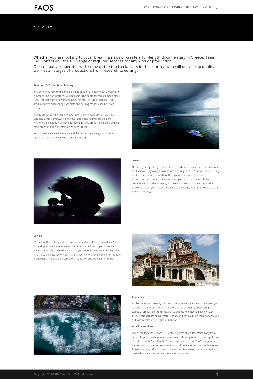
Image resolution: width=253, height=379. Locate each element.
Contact (208, 7)
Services (177, 7)
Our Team (192, 7)
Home (145, 7)
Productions (160, 7)
